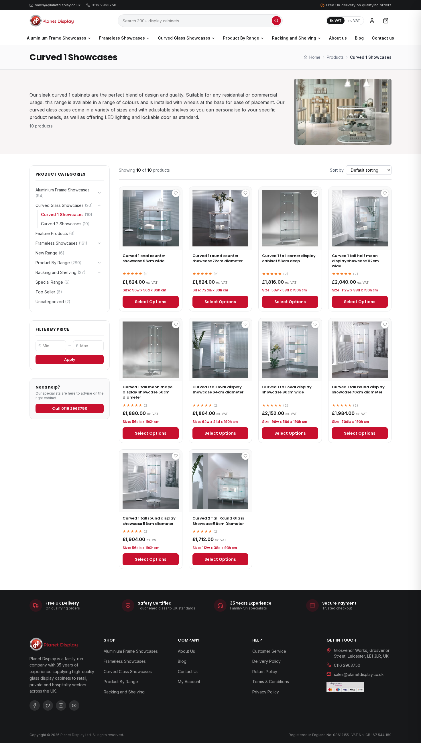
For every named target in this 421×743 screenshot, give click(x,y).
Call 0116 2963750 (69, 408)
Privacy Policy (265, 691)
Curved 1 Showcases (66, 214)
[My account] (372, 20)
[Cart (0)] (386, 20)
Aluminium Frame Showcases (56, 38)
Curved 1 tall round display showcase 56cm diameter (149, 520)
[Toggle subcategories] (99, 193)
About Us (186, 651)
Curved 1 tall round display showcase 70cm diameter (358, 389)
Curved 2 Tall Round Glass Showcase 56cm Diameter (218, 520)
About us (338, 38)
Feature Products (55, 233)
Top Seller (49, 291)
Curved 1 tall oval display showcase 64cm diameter (218, 389)
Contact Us (188, 671)
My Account (189, 681)
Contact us (383, 38)
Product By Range (241, 38)
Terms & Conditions (270, 681)
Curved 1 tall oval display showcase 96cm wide (287, 389)
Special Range (53, 282)
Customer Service (269, 651)
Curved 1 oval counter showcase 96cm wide (144, 258)
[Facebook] (34, 705)
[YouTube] (74, 705)
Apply (69, 359)
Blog (359, 38)
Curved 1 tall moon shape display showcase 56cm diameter (147, 392)
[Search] (276, 20)
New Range (50, 252)
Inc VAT (353, 20)
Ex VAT (336, 20)
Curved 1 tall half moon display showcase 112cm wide (355, 261)
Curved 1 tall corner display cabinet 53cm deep (289, 258)
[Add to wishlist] (176, 193)
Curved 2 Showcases (65, 223)
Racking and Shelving (294, 38)
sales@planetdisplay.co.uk (57, 5)
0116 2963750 (104, 5)
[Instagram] (61, 705)
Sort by (337, 170)
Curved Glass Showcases (184, 38)
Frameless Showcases (122, 38)
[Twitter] (48, 705)
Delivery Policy (266, 661)
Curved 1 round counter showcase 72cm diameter (217, 258)
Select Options (150, 302)
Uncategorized (53, 301)
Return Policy (264, 671)
